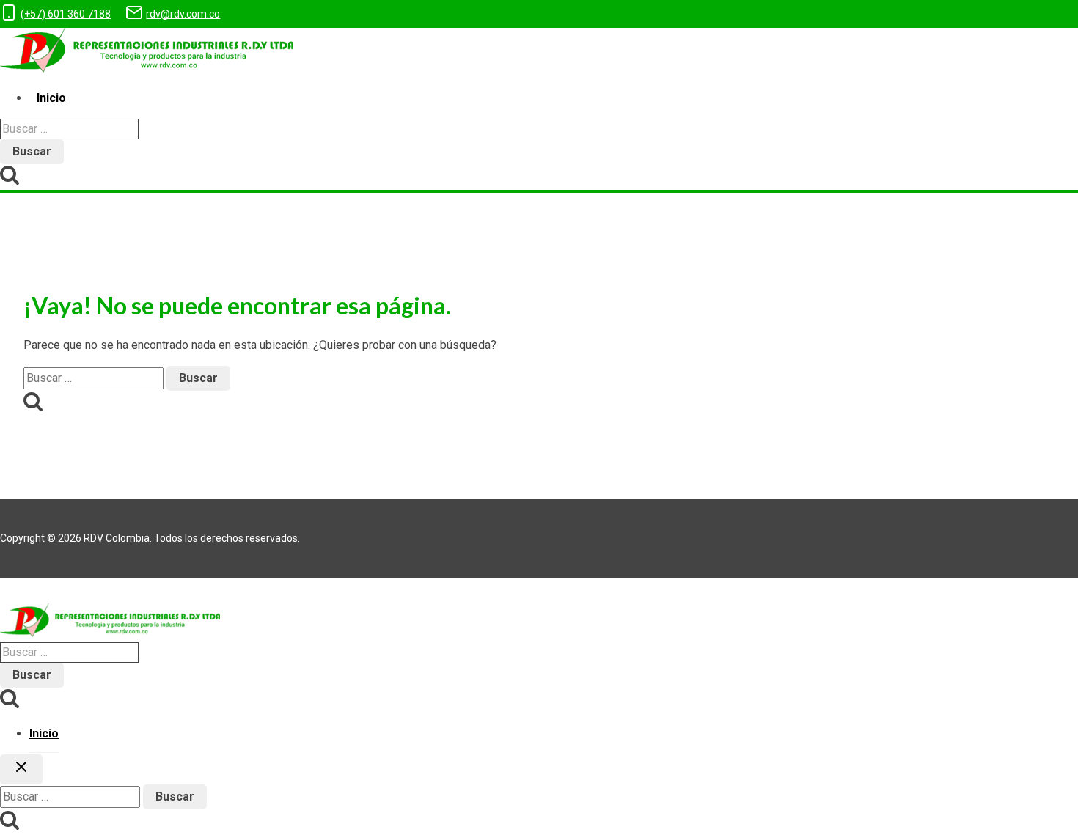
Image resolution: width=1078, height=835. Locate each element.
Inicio (51, 98)
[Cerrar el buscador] (21, 769)
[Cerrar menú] (4, 591)
